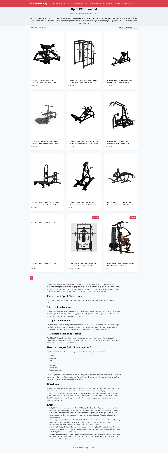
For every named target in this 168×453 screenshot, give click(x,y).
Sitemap (92, 448)
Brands (124, 3)
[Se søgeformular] (136, 3)
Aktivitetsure (57, 3)
